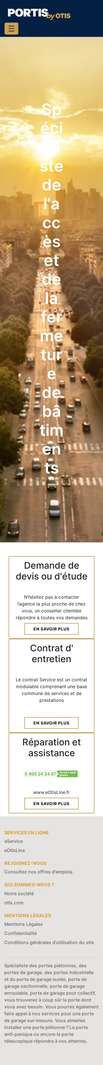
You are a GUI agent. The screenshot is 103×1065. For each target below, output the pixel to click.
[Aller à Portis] (39, 13)
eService (13, 841)
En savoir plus (51, 628)
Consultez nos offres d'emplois (38, 872)
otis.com (13, 902)
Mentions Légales (23, 924)
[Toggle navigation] (11, 29)
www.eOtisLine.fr (51, 792)
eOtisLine (14, 850)
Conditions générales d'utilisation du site (49, 942)
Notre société (19, 893)
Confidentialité (20, 933)
